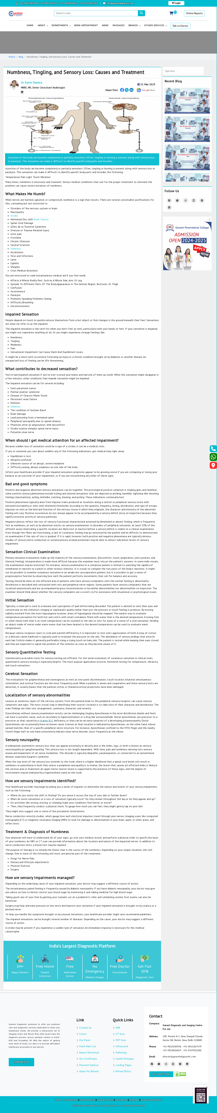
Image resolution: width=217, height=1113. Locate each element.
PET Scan (121, 1040)
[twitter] (127, 90)
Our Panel (84, 1040)
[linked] (131, 90)
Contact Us (21, 1062)
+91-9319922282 (89, 3)
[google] (145, 90)
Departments (60, 25)
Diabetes (15, 248)
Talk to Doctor (180, 26)
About (41, 25)
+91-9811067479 (48, 3)
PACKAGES (118, 25)
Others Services (154, 25)
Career (83, 1034)
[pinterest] (202, 200)
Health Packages (125, 1059)
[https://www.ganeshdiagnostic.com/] (15, 13)
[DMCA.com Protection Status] (180, 1074)
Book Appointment (86, 25)
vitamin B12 (46, 720)
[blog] (187, 89)
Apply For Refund (88, 1071)
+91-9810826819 (69, 3)
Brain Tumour (41, 219)
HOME (30, 25)
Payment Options (89, 1065)
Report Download (89, 1052)
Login (177, 3)
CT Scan (120, 1034)
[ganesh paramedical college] (187, 223)
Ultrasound (122, 1046)
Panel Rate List (87, 1046)
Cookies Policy (105, 1099)
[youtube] (194, 200)
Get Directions (161, 1074)
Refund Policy (123, 1071)
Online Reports (194, 13)
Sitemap (134, 1099)
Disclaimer (121, 1099)
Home (12, 57)
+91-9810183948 (28, 3)
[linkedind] (169, 207)
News (105, 25)
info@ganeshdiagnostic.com (120, 3)
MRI (118, 1028)
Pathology (121, 1052)
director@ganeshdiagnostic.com (179, 1057)
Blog (21, 57)
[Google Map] (213, 466)
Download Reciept (151, 1099)
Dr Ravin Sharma (31, 82)
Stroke (14, 215)
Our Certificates (88, 1059)
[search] (141, 13)
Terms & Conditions (66, 1099)
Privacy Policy (87, 1099)
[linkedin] (187, 1064)
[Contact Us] (213, 449)
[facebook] (122, 90)
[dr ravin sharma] (22, 92)
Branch (133, 25)
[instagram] (185, 200)
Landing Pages (124, 1065)
